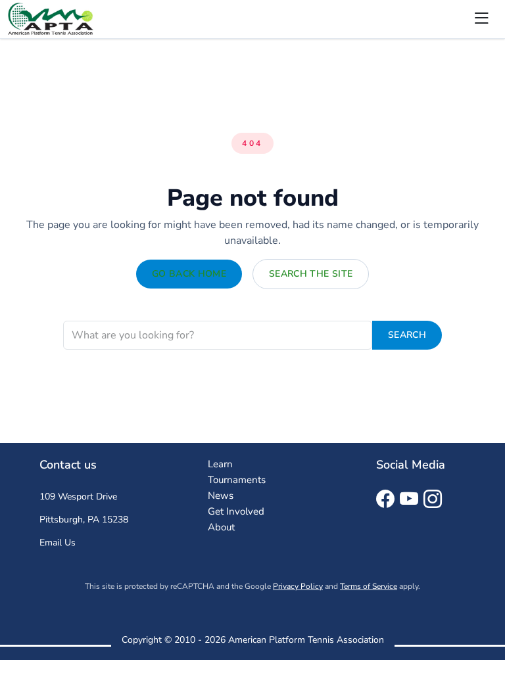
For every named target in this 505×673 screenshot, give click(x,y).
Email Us (57, 542)
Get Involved (236, 511)
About (221, 527)
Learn (220, 464)
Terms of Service (368, 586)
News (220, 495)
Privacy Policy (298, 586)
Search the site (310, 273)
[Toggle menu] (481, 19)
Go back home (189, 273)
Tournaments (237, 480)
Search (407, 335)
